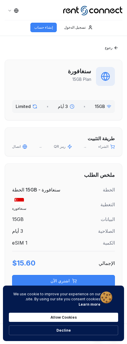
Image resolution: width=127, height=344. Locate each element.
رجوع (109, 47)
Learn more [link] (89, 304)
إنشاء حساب (43, 27)
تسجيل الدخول (75, 27)
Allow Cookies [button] (64, 317)
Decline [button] (63, 330)
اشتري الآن (60, 280)
